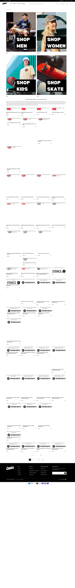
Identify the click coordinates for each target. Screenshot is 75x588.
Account (19, 468)
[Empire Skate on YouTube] (65, 479)
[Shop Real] (9, 119)
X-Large (52, 103)
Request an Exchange (32, 472)
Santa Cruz (46, 103)
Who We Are (31, 468)
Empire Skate (13, 479)
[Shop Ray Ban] (9, 109)
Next (42, 459)
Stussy (49, 103)
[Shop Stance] (59, 271)
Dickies (43, 103)
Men (11, 3)
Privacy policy (21, 479)
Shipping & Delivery (44, 474)
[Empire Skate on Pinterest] (63, 479)
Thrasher (40, 103)
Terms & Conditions (44, 470)
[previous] (53, 211)
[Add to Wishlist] (19, 115)
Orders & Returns (43, 472)
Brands (23, 3)
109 (40, 455)
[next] (20, 108)
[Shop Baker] (39, 204)
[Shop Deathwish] (54, 175)
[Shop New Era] (39, 268)
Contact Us (19, 474)
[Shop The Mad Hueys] (28, 282)
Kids (17, 3)
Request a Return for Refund (33, 470)
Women (14, 3)
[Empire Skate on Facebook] (60, 479)
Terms (17, 479)
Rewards (19, 470)
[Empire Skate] (4, 3)
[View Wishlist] (67, 3)
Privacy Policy (43, 468)
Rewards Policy (31, 474)
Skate (20, 3)
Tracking (19, 472)
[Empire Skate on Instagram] (62, 479)
